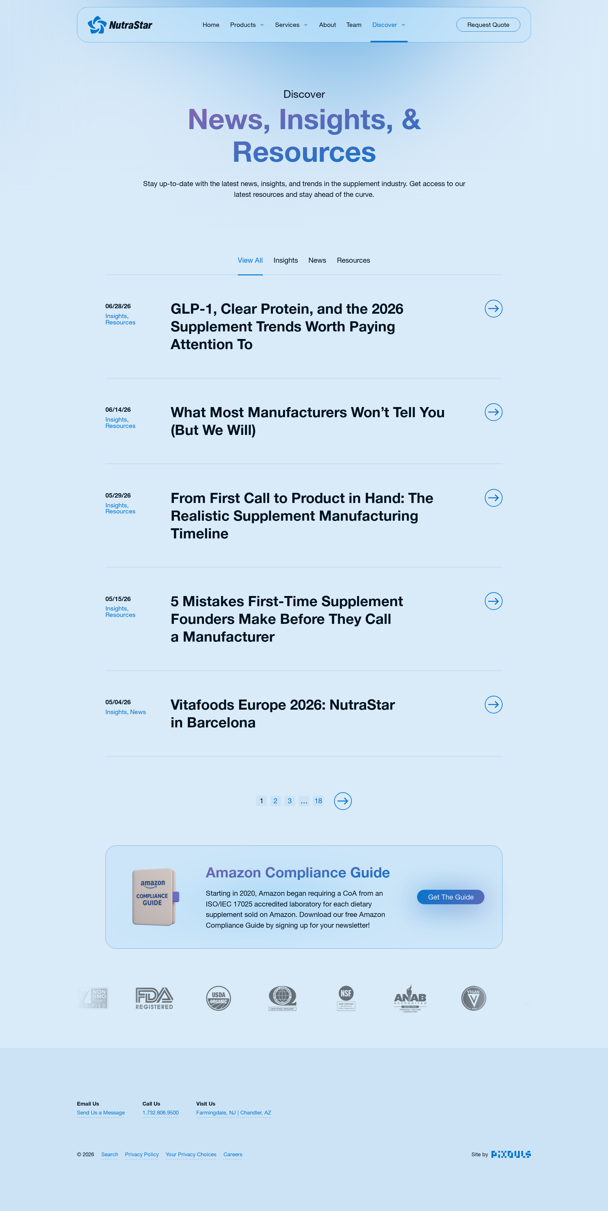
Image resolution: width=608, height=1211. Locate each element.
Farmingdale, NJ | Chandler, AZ (233, 1112)
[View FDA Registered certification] (127, 998)
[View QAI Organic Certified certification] (255, 998)
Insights (286, 260)
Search (109, 1154)
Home (211, 24)
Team (354, 24)
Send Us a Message (101, 1112)
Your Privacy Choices (191, 1154)
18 (318, 800)
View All (250, 260)
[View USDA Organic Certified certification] (191, 998)
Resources (353, 260)
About (327, 24)
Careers (233, 1154)
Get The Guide (451, 897)
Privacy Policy (142, 1154)
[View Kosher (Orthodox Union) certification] (510, 998)
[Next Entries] (343, 801)
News (317, 260)
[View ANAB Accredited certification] (382, 998)
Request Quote (488, 24)
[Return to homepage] (120, 25)
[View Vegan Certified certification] (446, 998)
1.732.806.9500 (160, 1112)
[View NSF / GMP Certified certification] (319, 998)
